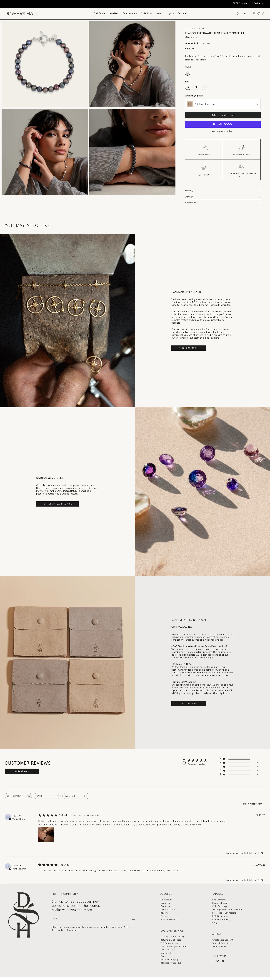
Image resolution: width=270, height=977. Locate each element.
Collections (146, 13)
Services (182, 13)
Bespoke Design (220, 903)
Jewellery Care (167, 949)
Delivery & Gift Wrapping (172, 936)
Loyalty (170, 13)
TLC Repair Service (169, 943)
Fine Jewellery (129, 13)
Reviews (164, 913)
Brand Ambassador (169, 919)
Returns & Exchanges (170, 940)
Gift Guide (99, 13)
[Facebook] (213, 961)
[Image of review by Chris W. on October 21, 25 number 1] (46, 834)
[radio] (187, 73)
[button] (223, 191)
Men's (159, 13)
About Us (166, 893)
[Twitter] (217, 961)
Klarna (163, 956)
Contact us (166, 899)
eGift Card (165, 953)
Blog (214, 922)
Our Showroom (167, 909)
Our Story (165, 903)
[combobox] (47, 796)
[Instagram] (222, 961)
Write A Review (22, 771)
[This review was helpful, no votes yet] (256, 853)
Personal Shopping (169, 959)
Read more (201, 59)
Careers (164, 916)
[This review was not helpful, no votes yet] (262, 853)
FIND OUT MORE (188, 348)
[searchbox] (15, 795)
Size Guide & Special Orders (174, 946)
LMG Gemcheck (220, 916)
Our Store (165, 906)
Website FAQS (219, 946)
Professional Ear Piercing (224, 913)
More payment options (223, 131)
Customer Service (171, 930)
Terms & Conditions (221, 943)
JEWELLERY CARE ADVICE (57, 504)
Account (218, 933)
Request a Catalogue (170, 963)
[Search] (237, 13)
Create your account (222, 940)
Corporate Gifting (221, 919)
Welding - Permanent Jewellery (227, 909)
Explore (217, 893)
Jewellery (113, 13)
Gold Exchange (219, 906)
